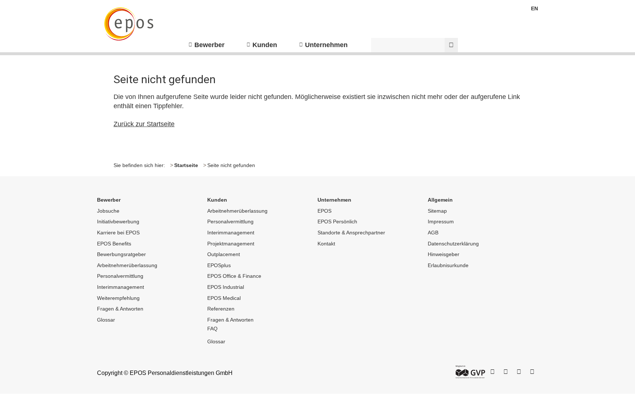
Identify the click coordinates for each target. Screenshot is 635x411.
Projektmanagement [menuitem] (230, 244)
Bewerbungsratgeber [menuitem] (121, 254)
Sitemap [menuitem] (437, 211)
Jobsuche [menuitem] (108, 211)
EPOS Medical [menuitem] (224, 298)
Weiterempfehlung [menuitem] (118, 298)
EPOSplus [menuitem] (219, 265)
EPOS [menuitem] (324, 211)
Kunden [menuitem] (264, 45)
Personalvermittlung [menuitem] (120, 276)
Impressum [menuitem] (441, 221)
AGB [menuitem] (433, 232)
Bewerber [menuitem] (209, 45)
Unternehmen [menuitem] (326, 45)
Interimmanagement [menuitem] (120, 287)
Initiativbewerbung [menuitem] (118, 221)
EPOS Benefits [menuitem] (114, 244)
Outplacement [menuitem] (223, 254)
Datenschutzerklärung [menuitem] (453, 244)
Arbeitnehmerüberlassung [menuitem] (127, 265)
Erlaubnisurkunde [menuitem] (448, 265)
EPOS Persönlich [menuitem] (337, 221)
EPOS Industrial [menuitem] (225, 287)
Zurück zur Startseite (144, 124)
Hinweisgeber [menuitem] (443, 254)
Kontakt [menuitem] (326, 244)
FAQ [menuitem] (212, 329)
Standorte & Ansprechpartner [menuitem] (351, 232)
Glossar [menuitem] (106, 320)
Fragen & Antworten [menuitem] (120, 309)
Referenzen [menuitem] (220, 309)
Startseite (186, 165)
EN (534, 8)
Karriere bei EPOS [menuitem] (118, 232)
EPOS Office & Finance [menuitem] (234, 276)
